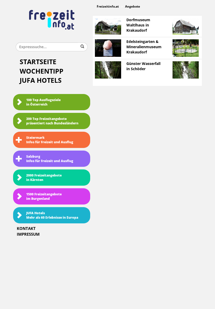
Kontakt (26, 228)
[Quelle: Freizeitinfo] (108, 26)
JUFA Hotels (41, 80)
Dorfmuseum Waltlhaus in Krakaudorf (138, 25)
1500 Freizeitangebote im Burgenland (44, 196)
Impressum (28, 234)
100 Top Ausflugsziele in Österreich (43, 102)
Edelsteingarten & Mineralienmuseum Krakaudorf (144, 47)
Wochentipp (41, 71)
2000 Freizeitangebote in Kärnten (44, 178)
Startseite (38, 62)
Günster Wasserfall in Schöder (143, 66)
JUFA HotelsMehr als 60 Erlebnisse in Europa (52, 215)
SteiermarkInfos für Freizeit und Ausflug (49, 140)
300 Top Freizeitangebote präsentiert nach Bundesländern (52, 121)
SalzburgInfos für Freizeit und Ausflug (49, 159)
